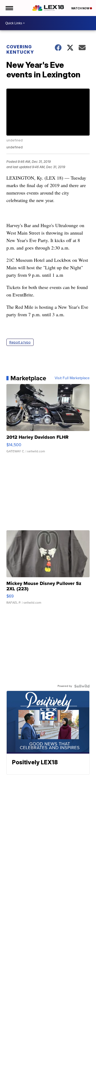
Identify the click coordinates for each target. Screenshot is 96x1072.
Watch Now (80, 8)
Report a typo (20, 342)
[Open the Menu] (9, 8)
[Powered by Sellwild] (82, 686)
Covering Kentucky (20, 49)
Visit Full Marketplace (72, 378)
